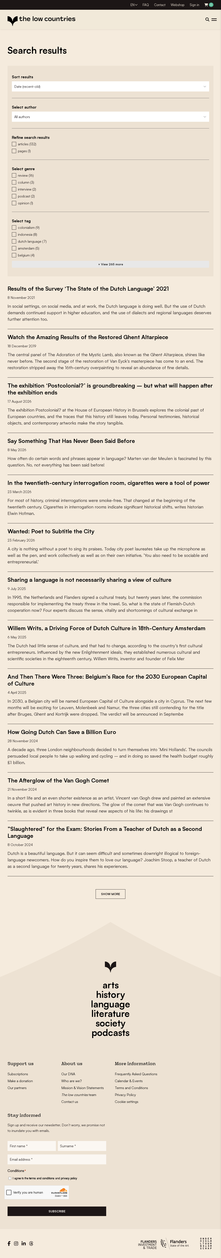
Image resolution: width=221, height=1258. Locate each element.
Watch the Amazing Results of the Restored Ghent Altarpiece (88, 336)
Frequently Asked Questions (136, 1074)
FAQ (146, 5)
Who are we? (71, 1081)
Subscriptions (18, 1074)
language (110, 1004)
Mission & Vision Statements (82, 1088)
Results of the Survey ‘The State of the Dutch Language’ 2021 (88, 288)
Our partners (17, 1088)
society (110, 1023)
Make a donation (20, 1081)
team (78, 1095)
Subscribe (57, 1211)
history (110, 994)
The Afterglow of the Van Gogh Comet (58, 780)
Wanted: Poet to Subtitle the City (51, 531)
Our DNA (68, 1074)
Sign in (194, 5)
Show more (110, 894)
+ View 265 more (110, 264)
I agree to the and (45, 1178)
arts (111, 984)
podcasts (110, 1032)
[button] (110, 144)
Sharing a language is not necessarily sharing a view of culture (89, 579)
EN (132, 5)
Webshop (178, 5)
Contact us (69, 1101)
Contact (160, 5)
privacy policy (69, 1178)
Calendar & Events (129, 1081)
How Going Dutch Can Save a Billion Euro (62, 731)
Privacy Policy (125, 1095)
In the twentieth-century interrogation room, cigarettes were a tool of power (109, 482)
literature (110, 1013)
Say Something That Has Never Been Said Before (71, 440)
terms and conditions (41, 1178)
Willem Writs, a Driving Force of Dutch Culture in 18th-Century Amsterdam (106, 628)
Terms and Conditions (131, 1088)
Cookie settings (126, 1101)
